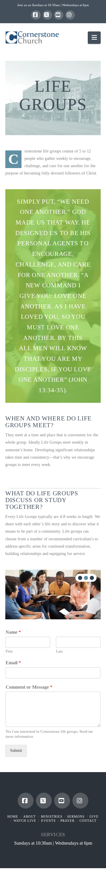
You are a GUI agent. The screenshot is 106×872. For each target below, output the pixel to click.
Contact (88, 820)
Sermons (76, 816)
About (29, 816)
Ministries (51, 816)
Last (59, 651)
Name (13, 632)
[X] (47, 15)
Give (94, 816)
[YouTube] (58, 15)
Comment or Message (29, 687)
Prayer (67, 820)
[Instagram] (70, 15)
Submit (16, 750)
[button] (94, 37)
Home (12, 816)
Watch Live (25, 820)
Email (13, 662)
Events (48, 820)
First (9, 651)
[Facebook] (36, 15)
